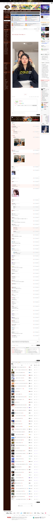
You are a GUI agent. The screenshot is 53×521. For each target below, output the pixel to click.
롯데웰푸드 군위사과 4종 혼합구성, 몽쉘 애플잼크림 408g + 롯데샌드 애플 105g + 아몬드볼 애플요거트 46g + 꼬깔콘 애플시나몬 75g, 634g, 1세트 (45, 86)
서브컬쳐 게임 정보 (6, 81)
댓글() (14, 96)
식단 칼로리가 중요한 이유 (19, 480)
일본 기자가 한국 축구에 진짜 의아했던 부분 (21, 383)
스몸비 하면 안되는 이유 (19, 461)
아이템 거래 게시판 (6, 40)
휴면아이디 (31, 399)
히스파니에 (31, 380)
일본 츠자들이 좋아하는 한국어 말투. (20, 410)
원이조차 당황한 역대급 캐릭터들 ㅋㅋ (20, 445)
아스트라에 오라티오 (6, 88)
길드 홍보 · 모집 (6, 36)
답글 (37, 128)
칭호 (25, 105)
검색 (9, 20)
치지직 (4, 74)
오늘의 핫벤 (5, 65)
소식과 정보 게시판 (6, 49)
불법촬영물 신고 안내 (31, 515)
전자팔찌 (31, 410)
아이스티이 (31, 445)
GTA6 (4, 89)
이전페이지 (32, 345)
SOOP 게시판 (5, 27)
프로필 (18, 105)
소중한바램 (31, 426)
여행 (4, 78)
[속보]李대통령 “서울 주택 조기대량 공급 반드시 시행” (22, 499)
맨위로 (35, 345)
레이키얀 (31, 407)
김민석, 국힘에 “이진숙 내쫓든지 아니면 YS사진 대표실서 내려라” (23, 469)
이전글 (17, 345)
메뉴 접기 (35, 105)
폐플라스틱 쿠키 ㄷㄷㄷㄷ (19, 388)
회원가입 (5, 18)
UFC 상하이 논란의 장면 (19, 472)
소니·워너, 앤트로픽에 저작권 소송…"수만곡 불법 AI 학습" (23, 488)
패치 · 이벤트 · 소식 (6, 34)
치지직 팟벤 (5, 26)
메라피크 (31, 472)
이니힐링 (21, 103)
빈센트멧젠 (31, 488)
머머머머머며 (31, 415)
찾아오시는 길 (35, 515)
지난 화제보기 (34, 15)
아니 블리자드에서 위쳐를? (19, 434)
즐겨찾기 (20, 362)
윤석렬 (30, 372)
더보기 (23, 103)
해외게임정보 (5, 79)
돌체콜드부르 (31, 375)
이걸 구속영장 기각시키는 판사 (20, 415)
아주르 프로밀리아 (6, 87)
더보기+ (24, 347)
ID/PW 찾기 (8, 18)
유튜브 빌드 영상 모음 (6, 25)
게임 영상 (5, 80)
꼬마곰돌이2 (31, 388)
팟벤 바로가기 (5, 73)
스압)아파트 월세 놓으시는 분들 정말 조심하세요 (21, 453)
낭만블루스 (31, 442)
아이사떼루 (31, 477)
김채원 (17, 391)
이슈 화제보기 (37, 15)
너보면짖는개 (31, 496)
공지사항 (38, 515)
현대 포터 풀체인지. (18, 442)
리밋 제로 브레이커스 (6, 86)
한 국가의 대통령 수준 (19, 477)
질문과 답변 (6, 44)
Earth (30, 437)
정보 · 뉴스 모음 (5, 24)
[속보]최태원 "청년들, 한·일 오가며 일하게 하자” (21, 437)
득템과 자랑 (6, 35)
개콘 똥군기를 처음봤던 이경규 (20, 450)
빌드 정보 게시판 (5, 51)
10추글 (16, 362)
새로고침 (47, 52)
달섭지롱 (31, 383)
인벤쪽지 (20, 103)
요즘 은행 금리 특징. (19, 418)
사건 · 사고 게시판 (6, 52)
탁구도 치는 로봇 (18, 426)
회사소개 (14, 515)
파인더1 (31, 499)
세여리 (30, 434)
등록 (37, 341)
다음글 (14, 345)
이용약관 (19, 515)
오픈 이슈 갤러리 (5, 64)
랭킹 (22, 105)
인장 (15, 105)
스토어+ (48, 22)
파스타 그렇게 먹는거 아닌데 (19, 380)
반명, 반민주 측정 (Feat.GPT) (19, 496)
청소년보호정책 (27, 515)
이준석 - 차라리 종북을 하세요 (20, 372)
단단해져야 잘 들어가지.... (19, 399)
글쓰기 (38, 360)
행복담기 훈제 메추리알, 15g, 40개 (44, 81)
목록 (12, 96)
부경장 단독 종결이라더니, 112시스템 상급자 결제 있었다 (22, 407)
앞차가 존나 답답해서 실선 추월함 (20, 375)
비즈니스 (17, 515)
